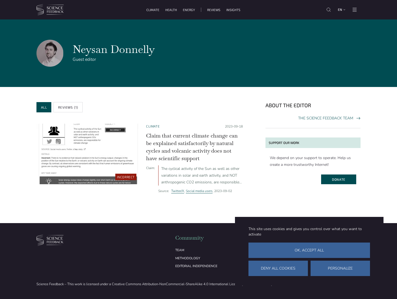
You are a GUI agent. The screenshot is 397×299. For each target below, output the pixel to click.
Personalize (340, 268)
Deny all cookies (278, 268)
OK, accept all (309, 250)
